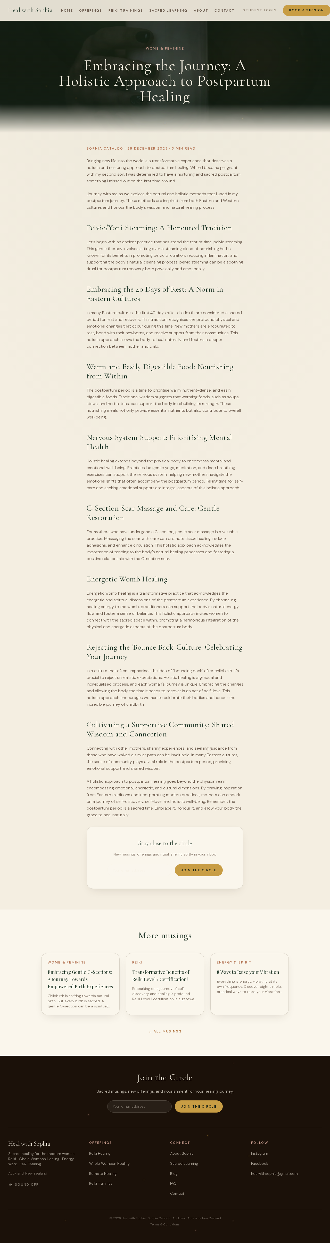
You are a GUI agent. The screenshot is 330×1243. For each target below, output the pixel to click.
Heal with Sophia (30, 10)
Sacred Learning (168, 10)
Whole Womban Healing (109, 1163)
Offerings (90, 10)
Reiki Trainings (126, 10)
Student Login (260, 10)
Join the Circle (199, 870)
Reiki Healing (99, 1153)
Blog (174, 1173)
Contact (224, 10)
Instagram (259, 1153)
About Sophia (182, 1153)
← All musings (165, 1031)
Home (67, 10)
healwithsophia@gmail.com (274, 1173)
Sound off (27, 1184)
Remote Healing (103, 1173)
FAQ (173, 1183)
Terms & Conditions (165, 1224)
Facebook (259, 1163)
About (201, 10)
